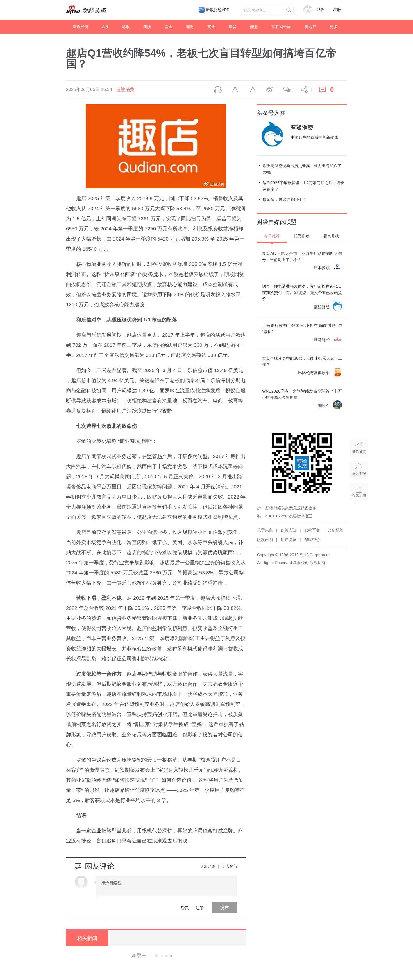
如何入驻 (288, 530)
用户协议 (288, 539)
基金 (169, 26)
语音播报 (217, 89)
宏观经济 (80, 26)
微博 (268, 89)
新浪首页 (359, 452)
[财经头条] (86, 9)
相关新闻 (87, 938)
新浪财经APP (217, 10)
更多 (334, 26)
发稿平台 (312, 530)
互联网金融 (281, 26)
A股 (105, 26)
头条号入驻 (271, 113)
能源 (254, 26)
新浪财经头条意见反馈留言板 (291, 508)
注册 (337, 10)
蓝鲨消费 (125, 89)
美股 (147, 26)
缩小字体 (234, 89)
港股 (126, 26)
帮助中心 (312, 539)
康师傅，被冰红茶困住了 (284, 199)
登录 (185, 907)
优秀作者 (301, 236)
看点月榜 (331, 236)
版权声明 (265, 539)
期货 (233, 26)
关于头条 (265, 530)
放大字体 (251, 89)
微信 (285, 89)
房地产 (310, 26)
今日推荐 (272, 236)
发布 (224, 907)
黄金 (211, 26)
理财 (190, 26)
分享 (302, 89)
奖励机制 (336, 530)
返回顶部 (359, 517)
